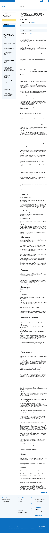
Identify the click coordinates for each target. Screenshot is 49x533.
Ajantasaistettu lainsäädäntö (6, 499)
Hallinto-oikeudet (20, 505)
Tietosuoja (40, 530)
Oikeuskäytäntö (13, 3)
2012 (17, 9)
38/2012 (30, 33)
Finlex (4, 9)
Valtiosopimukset (27, 3)
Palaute (40, 524)
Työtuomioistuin (20, 508)
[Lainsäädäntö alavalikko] (9, 3)
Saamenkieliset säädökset (5, 508)
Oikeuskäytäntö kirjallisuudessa (22, 512)
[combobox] (27, 1)
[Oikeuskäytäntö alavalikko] (16, 3)
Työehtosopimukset (37, 505)
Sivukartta (40, 528)
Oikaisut (3, 505)
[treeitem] (9, 27)
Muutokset (3, 503)
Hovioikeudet (20, 501)
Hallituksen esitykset (35, 3)
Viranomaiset (20, 3)
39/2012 (20, 9)
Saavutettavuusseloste (42, 526)
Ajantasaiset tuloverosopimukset (39, 511)
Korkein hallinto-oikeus (21, 503)
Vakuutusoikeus (20, 510)
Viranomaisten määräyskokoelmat (39, 499)
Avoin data (41, 3)
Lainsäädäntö (6, 3)
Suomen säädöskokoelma (5, 501)
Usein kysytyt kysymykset (42, 522)
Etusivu (2, 3)
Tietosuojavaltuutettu (38, 503)
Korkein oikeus (20, 499)
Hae (40, 1)
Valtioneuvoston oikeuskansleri (39, 501)
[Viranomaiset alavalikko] (23, 3)
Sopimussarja (5, 6)
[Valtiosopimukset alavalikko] (30, 3)
